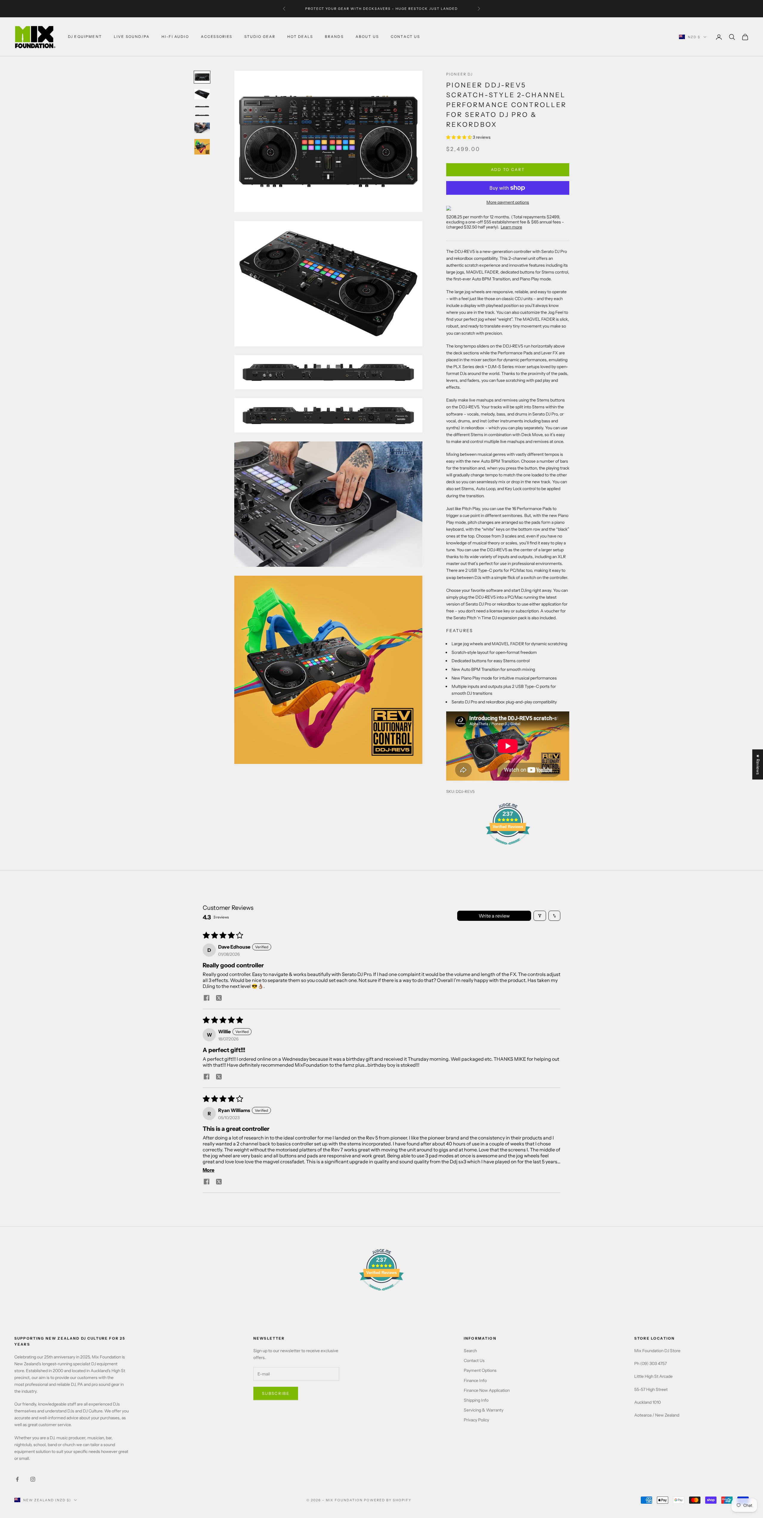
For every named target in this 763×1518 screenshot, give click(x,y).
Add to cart (508, 169)
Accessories (216, 37)
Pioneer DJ (459, 74)
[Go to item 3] (202, 107)
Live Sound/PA (132, 37)
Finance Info (475, 1380)
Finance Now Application (487, 1390)
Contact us (405, 37)
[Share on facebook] (206, 998)
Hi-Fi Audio (175, 37)
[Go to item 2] (202, 94)
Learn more (511, 227)
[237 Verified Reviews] (508, 847)
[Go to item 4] (202, 115)
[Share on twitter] (218, 997)
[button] (459, 137)
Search (470, 1350)
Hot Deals (300, 37)
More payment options (507, 202)
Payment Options (480, 1370)
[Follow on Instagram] (33, 1479)
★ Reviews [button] (758, 764)
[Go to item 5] (202, 127)
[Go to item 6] (202, 146)
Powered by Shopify (387, 1500)
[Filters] (540, 916)
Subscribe (275, 1393)
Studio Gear (260, 37)
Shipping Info (476, 1400)
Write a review (494, 916)
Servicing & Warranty (483, 1410)
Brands (334, 37)
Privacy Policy (476, 1420)
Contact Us (474, 1360)
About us (367, 37)
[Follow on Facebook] (17, 1479)
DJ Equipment (85, 37)
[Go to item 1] (202, 77)
